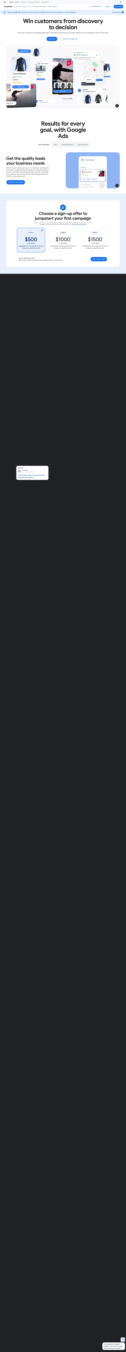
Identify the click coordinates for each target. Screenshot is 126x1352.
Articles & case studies (40, 6)
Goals (16, 6)
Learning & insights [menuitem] (34, 2)
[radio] (31, 240)
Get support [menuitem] (45, 2)
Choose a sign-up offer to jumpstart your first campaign (63, 216)
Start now (118, 6)
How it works (23, 6)
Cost (29, 6)
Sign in (108, 6)
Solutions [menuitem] (23, 2)
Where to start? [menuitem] (14, 2)
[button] (117, 106)
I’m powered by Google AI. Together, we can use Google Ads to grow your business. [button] (113, 1346)
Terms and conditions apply (79, 224)
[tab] (44, 144)
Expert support (52, 6)
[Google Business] (4, 2)
